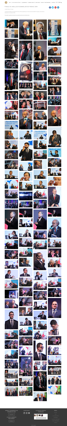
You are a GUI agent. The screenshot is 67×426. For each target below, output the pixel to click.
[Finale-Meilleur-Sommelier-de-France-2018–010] (54, 51)
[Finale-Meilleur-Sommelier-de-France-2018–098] (54, 308)
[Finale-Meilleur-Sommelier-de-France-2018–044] (40, 155)
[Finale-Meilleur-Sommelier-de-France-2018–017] (11, 79)
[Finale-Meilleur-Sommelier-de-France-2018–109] (40, 335)
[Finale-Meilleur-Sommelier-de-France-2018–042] (11, 145)
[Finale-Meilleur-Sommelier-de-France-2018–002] (26, 29)
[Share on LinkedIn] (58, 8)
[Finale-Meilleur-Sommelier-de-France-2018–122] (11, 374)
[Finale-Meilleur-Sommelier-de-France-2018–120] (40, 366)
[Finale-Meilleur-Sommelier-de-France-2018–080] (11, 254)
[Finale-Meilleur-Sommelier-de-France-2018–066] (26, 213)
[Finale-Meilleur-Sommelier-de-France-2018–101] (26, 312)
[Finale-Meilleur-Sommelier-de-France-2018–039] (40, 135)
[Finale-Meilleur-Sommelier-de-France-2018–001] (11, 24)
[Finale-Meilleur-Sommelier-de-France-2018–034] (40, 125)
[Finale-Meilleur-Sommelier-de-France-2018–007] (11, 48)
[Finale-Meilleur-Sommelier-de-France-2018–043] (54, 153)
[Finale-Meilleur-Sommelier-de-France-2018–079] (54, 253)
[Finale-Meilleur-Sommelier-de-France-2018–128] (26, 391)
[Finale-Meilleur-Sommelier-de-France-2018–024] (40, 95)
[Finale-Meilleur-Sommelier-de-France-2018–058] (54, 196)
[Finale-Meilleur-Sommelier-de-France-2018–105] (54, 327)
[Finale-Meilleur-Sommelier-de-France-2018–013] (11, 64)
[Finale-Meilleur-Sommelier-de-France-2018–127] (54, 390)
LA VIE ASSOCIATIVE (56, 415)
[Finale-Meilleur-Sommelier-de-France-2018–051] (40, 174)
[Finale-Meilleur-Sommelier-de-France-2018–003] (40, 29)
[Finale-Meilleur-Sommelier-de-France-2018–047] (40, 164)
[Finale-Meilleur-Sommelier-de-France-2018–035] (11, 125)
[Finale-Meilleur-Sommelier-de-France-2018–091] (11, 284)
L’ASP (55, 414)
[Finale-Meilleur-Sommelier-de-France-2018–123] (40, 381)
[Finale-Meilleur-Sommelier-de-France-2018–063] (40, 204)
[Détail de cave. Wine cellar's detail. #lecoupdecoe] (40, 415)
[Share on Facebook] (50, 8)
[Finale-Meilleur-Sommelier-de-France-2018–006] (54, 41)
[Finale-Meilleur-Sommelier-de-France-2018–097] (26, 302)
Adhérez (11, 421)
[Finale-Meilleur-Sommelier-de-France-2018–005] (11, 33)
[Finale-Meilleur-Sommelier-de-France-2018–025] (11, 95)
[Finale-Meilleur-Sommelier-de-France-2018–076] (11, 245)
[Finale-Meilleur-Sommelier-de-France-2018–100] (40, 305)
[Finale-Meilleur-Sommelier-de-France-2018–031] (26, 119)
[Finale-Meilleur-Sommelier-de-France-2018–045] (11, 155)
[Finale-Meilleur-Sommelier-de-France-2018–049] (26, 166)
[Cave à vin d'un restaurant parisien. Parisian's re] (35, 415)
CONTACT (55, 422)
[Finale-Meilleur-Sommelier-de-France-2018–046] (54, 162)
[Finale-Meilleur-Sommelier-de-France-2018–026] (54, 101)
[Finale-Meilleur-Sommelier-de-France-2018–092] (40, 285)
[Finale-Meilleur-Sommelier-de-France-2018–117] (54, 360)
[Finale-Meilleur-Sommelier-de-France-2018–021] (26, 85)
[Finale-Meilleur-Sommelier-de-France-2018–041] (40, 145)
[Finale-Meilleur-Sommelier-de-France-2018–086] (54, 273)
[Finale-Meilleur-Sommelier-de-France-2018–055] (40, 184)
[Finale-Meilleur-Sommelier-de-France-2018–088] (40, 276)
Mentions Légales (33, 425)
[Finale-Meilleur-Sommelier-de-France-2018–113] (40, 350)
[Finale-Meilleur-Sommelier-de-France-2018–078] (26, 252)
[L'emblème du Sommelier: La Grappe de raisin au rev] (42, 415)
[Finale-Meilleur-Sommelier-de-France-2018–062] (11, 204)
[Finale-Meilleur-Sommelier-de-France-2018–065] (54, 212)
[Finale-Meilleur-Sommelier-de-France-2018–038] (11, 135)
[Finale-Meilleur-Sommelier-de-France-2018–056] (11, 184)
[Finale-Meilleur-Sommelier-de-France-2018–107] (26, 331)
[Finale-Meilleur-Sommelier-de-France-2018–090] (54, 283)
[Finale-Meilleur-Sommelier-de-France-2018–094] (54, 293)
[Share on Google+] (55, 8)
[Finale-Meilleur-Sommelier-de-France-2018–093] (26, 292)
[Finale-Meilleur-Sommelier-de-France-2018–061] (26, 196)
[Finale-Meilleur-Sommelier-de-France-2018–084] (11, 264)
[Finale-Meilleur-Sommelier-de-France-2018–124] (54, 380)
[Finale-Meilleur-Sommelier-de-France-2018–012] (54, 61)
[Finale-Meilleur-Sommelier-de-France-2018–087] (11, 274)
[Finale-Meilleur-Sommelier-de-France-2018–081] (40, 260)
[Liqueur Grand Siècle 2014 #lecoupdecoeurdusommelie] (37, 415)
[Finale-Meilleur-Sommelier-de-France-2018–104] (26, 321)
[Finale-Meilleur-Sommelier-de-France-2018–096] (40, 295)
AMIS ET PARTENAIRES (55, 420)
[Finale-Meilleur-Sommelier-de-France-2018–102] (11, 319)
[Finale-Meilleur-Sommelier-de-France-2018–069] (54, 227)
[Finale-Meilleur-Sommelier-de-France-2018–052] (11, 174)
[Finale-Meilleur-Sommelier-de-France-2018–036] (54, 137)
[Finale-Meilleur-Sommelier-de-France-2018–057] (26, 186)
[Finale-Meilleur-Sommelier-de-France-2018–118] (26, 366)
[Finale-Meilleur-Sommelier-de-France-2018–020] (40, 86)
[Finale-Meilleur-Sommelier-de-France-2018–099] (11, 304)
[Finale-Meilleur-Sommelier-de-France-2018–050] (54, 171)
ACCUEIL (55, 412)
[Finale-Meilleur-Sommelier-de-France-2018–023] (26, 94)
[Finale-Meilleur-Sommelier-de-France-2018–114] (54, 351)
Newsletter (11, 414)
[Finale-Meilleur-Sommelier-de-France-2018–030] (54, 116)
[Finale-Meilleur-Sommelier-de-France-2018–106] (40, 325)
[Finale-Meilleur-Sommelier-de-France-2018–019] (54, 81)
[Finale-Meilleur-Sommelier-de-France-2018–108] (11, 335)
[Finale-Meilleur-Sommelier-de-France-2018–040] (26, 150)
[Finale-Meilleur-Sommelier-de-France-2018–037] (26, 135)
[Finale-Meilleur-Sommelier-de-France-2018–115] (26, 351)
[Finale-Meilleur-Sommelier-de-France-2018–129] (11, 392)
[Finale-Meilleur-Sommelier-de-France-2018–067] (11, 219)
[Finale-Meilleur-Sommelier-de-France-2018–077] (40, 245)
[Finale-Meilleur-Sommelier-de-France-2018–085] (26, 272)
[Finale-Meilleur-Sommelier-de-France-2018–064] (26, 204)
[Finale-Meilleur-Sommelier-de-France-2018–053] (26, 176)
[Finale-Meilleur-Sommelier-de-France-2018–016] (54, 71)
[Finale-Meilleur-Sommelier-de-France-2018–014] (26, 71)
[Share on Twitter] (53, 8)
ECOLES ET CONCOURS (55, 419)
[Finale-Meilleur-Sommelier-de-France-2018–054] (54, 181)
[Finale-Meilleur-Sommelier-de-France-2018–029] (11, 105)
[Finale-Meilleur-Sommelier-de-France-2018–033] (11, 115)
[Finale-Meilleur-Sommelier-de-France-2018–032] (40, 115)
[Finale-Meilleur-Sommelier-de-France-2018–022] (54, 91)
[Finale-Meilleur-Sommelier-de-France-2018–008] (26, 50)
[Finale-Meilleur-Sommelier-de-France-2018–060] (40, 194)
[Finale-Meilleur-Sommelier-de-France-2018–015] (40, 66)
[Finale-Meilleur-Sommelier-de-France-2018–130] (40, 397)
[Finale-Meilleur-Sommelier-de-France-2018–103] (40, 315)
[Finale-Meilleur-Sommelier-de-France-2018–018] (40, 76)
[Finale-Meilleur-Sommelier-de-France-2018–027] (26, 104)
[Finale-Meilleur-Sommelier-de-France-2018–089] (26, 282)
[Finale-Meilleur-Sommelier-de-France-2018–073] (40, 235)
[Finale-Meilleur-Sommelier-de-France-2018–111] (26, 341)
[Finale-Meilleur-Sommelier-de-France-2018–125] (26, 381)
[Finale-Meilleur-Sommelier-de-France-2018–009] (40, 50)
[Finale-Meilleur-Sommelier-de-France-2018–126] (11, 383)
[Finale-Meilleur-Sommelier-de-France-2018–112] (11, 344)
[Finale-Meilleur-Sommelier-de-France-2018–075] (54, 243)
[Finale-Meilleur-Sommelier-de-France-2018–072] (11, 235)
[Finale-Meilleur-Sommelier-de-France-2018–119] (11, 364)
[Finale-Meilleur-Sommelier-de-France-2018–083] (54, 263)
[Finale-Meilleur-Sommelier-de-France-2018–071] (26, 233)
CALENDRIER (56, 417)
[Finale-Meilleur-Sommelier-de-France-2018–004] (54, 28)
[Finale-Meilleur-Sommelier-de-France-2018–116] (11, 354)
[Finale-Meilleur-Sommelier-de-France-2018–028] (40, 105)
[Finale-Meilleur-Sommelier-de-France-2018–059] (11, 194)
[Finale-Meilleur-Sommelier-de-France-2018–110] (54, 341)
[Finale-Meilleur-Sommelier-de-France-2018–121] (54, 370)
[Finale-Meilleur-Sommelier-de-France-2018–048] (11, 165)
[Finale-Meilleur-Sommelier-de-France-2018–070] (26, 223)
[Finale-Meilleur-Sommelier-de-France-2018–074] (26, 242)
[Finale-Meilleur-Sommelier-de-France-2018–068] (40, 219)
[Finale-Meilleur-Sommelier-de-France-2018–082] (26, 262)
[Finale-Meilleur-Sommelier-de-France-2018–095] (11, 294)
